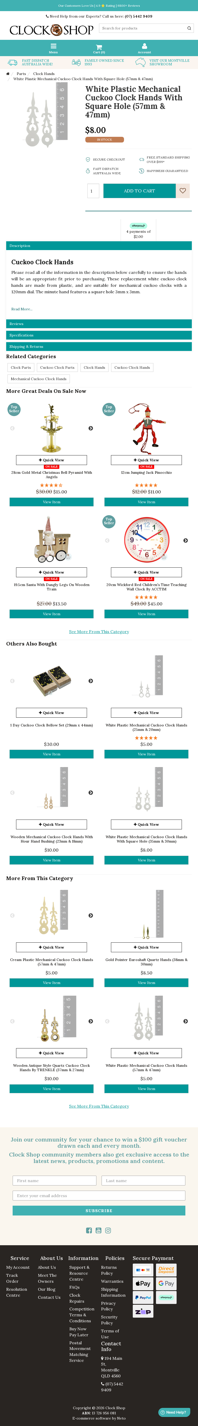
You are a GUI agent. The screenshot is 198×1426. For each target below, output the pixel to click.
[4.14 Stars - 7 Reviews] (52, 485)
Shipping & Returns (26, 346)
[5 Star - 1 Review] (146, 485)
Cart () (99, 52)
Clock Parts (21, 367)
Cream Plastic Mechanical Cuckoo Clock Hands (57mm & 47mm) (51, 961)
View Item (51, 502)
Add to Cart (139, 191)
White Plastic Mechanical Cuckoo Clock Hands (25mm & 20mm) (146, 727)
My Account (18, 1267)
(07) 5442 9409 (138, 16)
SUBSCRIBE (99, 1210)
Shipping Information (113, 1292)
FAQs (74, 1287)
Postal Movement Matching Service (80, 1351)
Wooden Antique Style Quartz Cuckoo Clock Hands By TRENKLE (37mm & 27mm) (51, 1067)
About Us (47, 1267)
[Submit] (189, 28)
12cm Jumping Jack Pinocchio (146, 472)
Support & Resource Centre (79, 1273)
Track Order (12, 1278)
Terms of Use (110, 1333)
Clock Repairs (76, 1298)
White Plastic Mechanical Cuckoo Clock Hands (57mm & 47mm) (146, 1067)
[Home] (8, 73)
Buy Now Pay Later (78, 1331)
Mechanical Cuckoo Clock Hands (39, 379)
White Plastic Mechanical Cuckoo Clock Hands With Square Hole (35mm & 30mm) (146, 839)
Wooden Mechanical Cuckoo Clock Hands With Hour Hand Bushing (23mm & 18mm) (52, 839)
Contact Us (49, 1297)
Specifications (22, 335)
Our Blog (46, 1289)
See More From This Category (99, 631)
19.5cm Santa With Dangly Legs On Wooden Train (51, 586)
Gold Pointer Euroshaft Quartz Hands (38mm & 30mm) (146, 961)
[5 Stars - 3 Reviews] (146, 598)
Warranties (112, 1281)
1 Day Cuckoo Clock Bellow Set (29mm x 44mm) (51, 725)
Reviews (16, 323)
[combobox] (146, 28)
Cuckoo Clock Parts (57, 367)
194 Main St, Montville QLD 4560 (111, 1367)
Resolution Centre (16, 1292)
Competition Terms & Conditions (81, 1314)
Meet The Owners (47, 1278)
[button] (20, 1258)
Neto (121, 1418)
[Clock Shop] (51, 28)
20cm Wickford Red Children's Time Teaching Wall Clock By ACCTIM (146, 586)
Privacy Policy (108, 1306)
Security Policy (109, 1319)
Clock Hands (94, 367)
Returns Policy (109, 1270)
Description (20, 245)
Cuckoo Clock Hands (132, 367)
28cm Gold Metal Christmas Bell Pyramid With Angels (51, 474)
